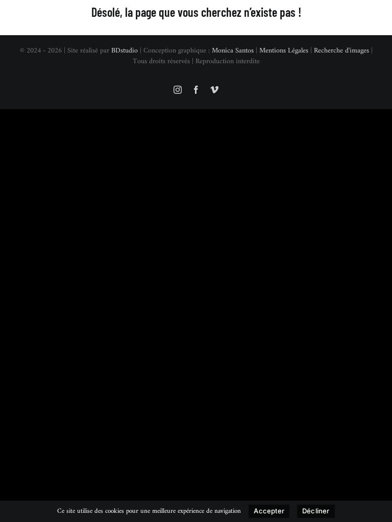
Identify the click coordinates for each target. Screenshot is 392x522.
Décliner (316, 511)
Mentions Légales (283, 50)
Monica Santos (233, 50)
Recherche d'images (341, 50)
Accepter (269, 511)
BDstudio (124, 50)
